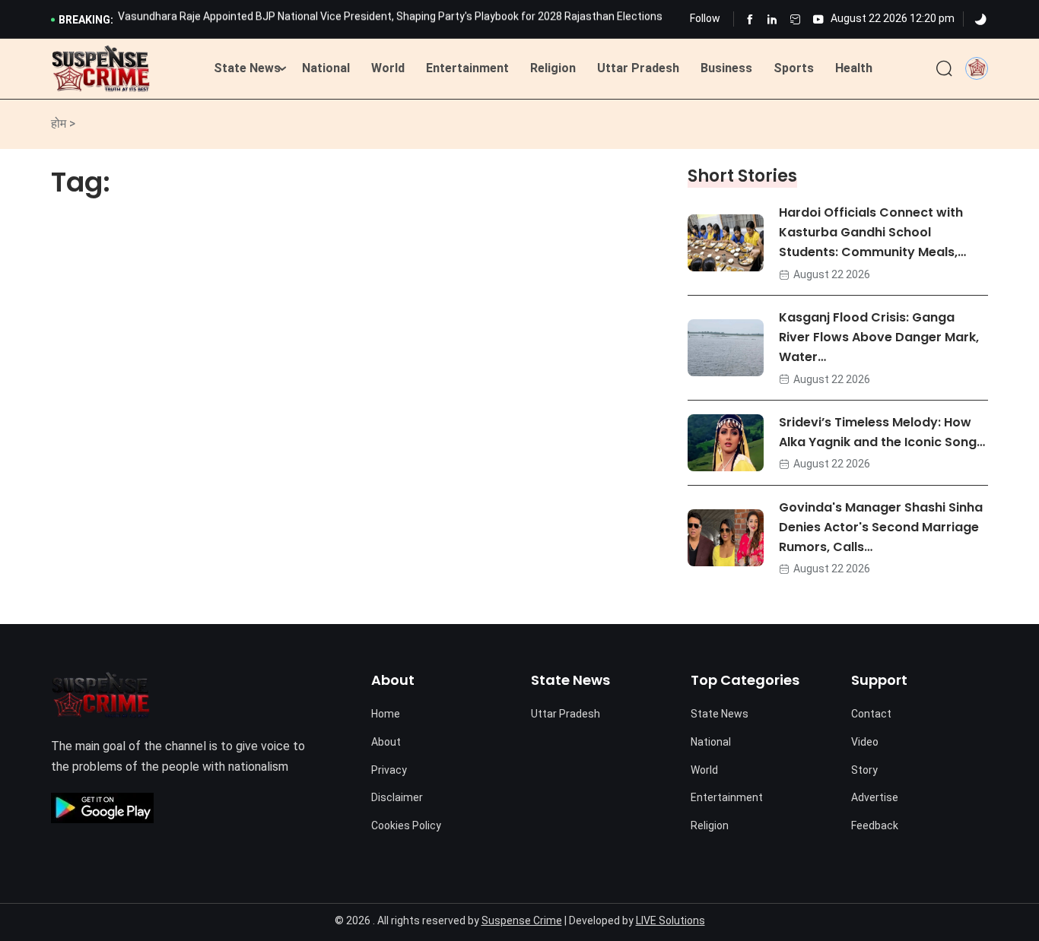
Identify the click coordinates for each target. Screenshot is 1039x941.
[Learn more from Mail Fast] (795, 19)
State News (247, 68)
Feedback (874, 825)
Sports (794, 68)
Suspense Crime (521, 920)
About (386, 742)
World (388, 68)
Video (865, 742)
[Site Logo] (101, 69)
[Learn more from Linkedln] (772, 19)
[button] (976, 68)
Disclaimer (397, 797)
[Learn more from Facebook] (749, 19)
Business (726, 68)
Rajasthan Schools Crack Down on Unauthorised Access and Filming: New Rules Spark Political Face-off (369, 20)
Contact (871, 714)
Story (864, 770)
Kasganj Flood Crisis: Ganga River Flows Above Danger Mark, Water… (879, 337)
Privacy (389, 770)
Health (853, 68)
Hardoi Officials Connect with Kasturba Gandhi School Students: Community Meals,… (872, 232)
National (326, 68)
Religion (553, 68)
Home (385, 714)
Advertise (874, 797)
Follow (705, 18)
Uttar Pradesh (638, 68)
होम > (63, 123)
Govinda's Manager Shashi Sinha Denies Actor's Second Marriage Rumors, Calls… (881, 527)
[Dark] (980, 20)
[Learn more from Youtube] (818, 19)
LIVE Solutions (670, 920)
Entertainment (467, 68)
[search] (944, 69)
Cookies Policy (406, 825)
